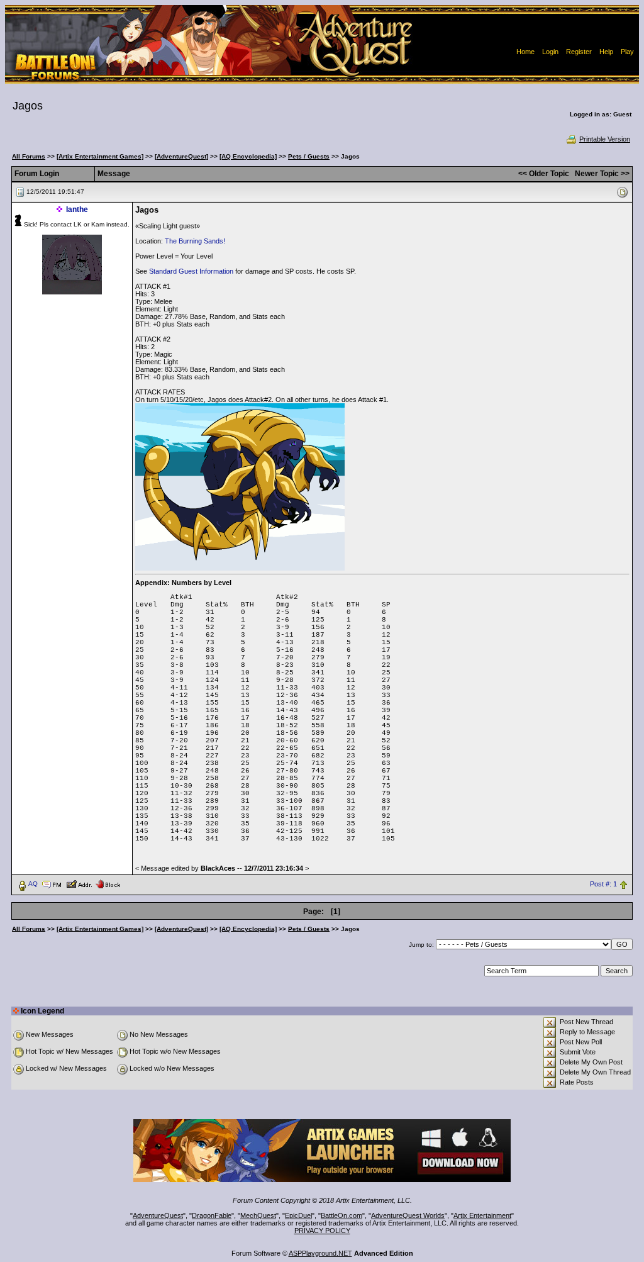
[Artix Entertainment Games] (100, 156)
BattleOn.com (341, 1215)
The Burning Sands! (195, 241)
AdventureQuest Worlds (408, 1215)
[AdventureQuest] (181, 156)
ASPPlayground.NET (320, 1253)
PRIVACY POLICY (322, 1230)
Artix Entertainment (482, 1215)
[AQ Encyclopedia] (248, 156)
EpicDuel (298, 1215)
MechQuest (258, 1215)
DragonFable (211, 1215)
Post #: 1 (603, 884)
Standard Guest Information (191, 271)
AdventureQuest (158, 1215)
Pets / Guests (309, 156)
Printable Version (604, 139)
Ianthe (77, 209)
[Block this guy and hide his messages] (108, 883)
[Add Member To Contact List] (79, 883)
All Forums (28, 156)
